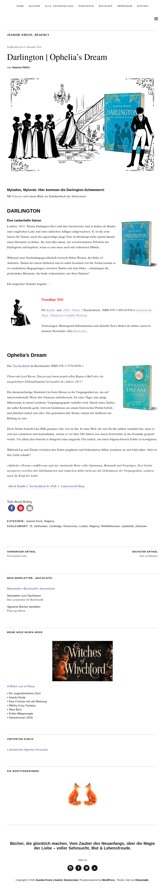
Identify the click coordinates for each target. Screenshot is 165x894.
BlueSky (95, 870)
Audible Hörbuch (76, 315)
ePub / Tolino (71, 310)
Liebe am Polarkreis (145, 553)
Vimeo (87, 870)
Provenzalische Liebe (21, 553)
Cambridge (55, 526)
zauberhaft (127, 526)
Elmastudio (141, 880)
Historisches (70, 526)
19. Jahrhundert (38, 526)
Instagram (70, 870)
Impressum (124, 6)
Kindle (50, 310)
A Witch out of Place (21, 686)
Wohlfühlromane (110, 526)
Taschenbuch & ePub (43, 486)
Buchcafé (105, 6)
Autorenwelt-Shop (73, 486)
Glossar (17, 196)
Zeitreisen (141, 526)
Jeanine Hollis (21, 67)
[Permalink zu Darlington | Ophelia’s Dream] (82, 173)
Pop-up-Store (16, 610)
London (83, 526)
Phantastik (86, 6)
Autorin (34, 6)
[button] (11, 508)
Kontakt (143, 6)
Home (20, 6)
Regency (42, 34)
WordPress (108, 880)
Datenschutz (71, 880)
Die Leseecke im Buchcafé (25, 599)
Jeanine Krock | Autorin (49, 880)
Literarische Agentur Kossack (27, 749)
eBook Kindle (16, 486)
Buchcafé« (80, 331)
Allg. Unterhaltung (59, 6)
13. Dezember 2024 (32, 46)
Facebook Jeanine (78, 870)
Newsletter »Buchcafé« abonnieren (31, 588)
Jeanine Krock (19, 34)
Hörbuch (57, 315)
